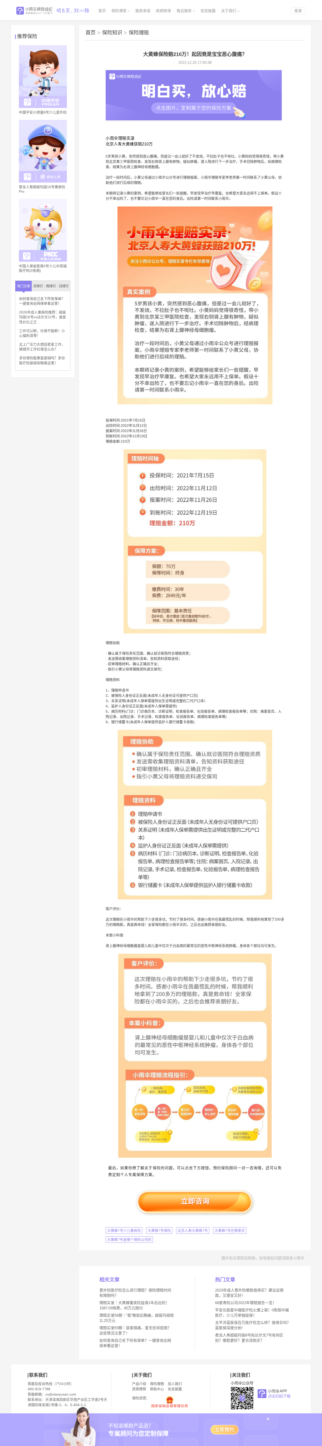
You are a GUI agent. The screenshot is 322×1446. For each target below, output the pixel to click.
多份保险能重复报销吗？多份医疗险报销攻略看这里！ (42, 360)
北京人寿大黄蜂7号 (193, 1230)
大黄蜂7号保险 (159, 1230)
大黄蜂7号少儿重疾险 (124, 1230)
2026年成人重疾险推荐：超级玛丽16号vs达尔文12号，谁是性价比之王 (42, 317)
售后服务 (184, 11)
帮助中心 (157, 1389)
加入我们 (175, 1384)
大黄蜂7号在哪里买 (230, 1230)
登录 (298, 11)
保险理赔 (139, 32)
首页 (102, 11)
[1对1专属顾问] (194, 119)
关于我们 (228, 11)
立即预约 (224, 1429)
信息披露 (208, 11)
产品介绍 (139, 1384)
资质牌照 (139, 1389)
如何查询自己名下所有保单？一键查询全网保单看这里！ (42, 301)
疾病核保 (163, 11)
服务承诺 (142, 11)
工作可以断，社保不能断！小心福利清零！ (42, 333)
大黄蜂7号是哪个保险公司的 (129, 1240)
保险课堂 (119, 11)
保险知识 (114, 32)
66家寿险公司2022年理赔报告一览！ (245, 1303)
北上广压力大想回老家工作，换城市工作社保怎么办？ (42, 346)
